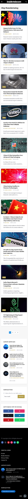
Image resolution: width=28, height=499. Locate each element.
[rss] (20, 415)
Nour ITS (13, 350)
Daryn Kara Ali (8, 288)
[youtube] (8, 420)
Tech (4, 23)
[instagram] (20, 411)
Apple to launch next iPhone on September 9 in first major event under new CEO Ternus (17, 356)
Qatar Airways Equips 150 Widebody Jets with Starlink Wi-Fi (16, 347)
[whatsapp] (18, 442)
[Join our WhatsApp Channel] (23, 496)
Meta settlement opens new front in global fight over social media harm (17, 364)
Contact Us (4, 460)
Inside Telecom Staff (10, 128)
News (4, 117)
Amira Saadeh (8, 33)
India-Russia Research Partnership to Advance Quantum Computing (13, 284)
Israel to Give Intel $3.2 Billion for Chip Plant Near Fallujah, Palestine (14, 124)
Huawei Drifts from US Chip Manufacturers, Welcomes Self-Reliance (13, 30)
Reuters (7, 222)
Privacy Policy (5, 458)
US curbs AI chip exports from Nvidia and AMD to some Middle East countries (13, 251)
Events (3, 453)
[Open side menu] (1, 1)
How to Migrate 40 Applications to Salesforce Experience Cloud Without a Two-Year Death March (16, 374)
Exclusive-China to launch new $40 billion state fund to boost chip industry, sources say (13, 218)
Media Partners (5, 455)
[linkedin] (14, 442)
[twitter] (8, 415)
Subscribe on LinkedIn (8, 491)
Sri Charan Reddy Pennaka (17, 377)
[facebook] (8, 411)
